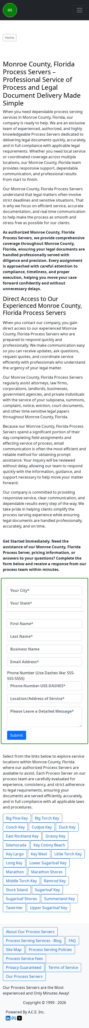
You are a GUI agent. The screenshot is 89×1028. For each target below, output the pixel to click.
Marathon (15, 871)
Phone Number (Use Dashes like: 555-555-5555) (41, 675)
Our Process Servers (24, 976)
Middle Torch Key (21, 880)
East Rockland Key (22, 836)
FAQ (72, 940)
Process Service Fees (24, 958)
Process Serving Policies (50, 949)
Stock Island (17, 889)
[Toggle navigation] (79, 10)
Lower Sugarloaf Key (47, 862)
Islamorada (16, 845)
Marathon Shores (47, 871)
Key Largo (15, 854)
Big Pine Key (17, 818)
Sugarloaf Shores (21, 898)
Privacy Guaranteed (23, 967)
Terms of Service (63, 967)
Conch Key (15, 827)
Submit (16, 735)
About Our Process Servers (30, 931)
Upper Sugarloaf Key (48, 907)
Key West (39, 854)
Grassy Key (55, 836)
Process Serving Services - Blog (33, 940)
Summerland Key (59, 898)
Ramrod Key (55, 880)
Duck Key (67, 827)
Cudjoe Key (42, 827)
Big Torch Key (47, 818)
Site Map (14, 949)
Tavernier (14, 907)
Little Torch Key (68, 854)
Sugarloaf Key (47, 889)
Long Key (14, 862)
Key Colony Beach (49, 845)
